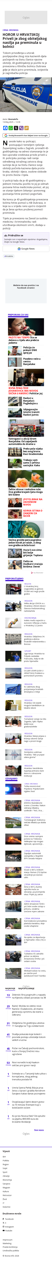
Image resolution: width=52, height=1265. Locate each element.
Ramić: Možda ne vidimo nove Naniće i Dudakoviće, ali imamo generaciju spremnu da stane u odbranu (27, 1010)
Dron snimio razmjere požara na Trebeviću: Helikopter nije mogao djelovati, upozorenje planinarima (33, 840)
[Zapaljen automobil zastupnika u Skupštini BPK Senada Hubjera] (13, 856)
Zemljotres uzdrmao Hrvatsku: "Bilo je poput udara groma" (34, 754)
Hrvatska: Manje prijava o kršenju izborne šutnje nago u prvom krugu (35, 738)
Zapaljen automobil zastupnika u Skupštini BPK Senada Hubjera (33, 856)
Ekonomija (30, 618)
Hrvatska (9, 256)
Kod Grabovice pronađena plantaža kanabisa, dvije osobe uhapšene (35, 923)
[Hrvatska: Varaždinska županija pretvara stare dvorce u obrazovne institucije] (13, 771)
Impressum (7, 1239)
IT (3, 1203)
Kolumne (6, 1207)
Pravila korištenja (10, 1247)
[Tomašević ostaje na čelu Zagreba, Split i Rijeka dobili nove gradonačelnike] (13, 722)
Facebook (9, 1219)
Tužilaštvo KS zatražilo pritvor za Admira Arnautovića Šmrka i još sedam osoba (34, 957)
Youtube (8, 1230)
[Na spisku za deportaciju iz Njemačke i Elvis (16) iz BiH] (13, 940)
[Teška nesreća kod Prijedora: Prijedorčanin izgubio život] (13, 789)
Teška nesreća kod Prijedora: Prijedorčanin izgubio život (34, 789)
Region (28, 584)
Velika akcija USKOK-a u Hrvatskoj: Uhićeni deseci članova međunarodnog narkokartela (34, 607)
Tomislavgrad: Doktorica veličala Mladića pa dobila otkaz (35, 822)
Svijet (5, 1168)
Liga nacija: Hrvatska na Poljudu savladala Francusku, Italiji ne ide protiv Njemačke (34, 657)
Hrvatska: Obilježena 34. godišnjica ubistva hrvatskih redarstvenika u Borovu (34, 640)
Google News (28, 248)
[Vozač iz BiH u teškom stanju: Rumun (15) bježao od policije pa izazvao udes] (13, 873)
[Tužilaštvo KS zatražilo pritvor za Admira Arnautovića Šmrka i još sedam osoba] (13, 957)
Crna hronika (11, 30)
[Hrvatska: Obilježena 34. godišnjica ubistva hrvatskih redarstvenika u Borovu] (13, 639)
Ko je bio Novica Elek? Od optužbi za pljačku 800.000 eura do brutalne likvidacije (28, 1118)
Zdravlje (6, 1176)
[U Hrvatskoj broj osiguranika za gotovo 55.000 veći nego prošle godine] (13, 589)
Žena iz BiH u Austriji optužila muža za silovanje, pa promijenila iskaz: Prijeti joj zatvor (34, 891)
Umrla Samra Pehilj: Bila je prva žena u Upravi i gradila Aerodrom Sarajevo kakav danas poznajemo (28, 1090)
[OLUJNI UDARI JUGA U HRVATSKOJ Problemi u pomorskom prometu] (13, 673)
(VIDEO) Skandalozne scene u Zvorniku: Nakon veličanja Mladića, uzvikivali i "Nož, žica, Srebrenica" (34, 807)
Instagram (9, 1226)
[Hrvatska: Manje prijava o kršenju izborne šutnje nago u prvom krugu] (13, 738)
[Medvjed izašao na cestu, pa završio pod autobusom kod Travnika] (13, 973)
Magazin (6, 1187)
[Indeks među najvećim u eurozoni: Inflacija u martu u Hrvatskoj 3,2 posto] (13, 623)
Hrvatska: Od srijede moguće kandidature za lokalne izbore (34, 705)
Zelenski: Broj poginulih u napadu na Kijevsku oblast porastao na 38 (29, 996)
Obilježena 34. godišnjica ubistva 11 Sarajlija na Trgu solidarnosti (28, 1024)
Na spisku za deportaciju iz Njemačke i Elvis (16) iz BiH (35, 940)
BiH (4, 1156)
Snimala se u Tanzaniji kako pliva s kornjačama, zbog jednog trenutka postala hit (29, 1076)
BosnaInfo (13, 119)
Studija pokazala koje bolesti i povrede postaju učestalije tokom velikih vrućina (28, 1037)
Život (5, 1199)
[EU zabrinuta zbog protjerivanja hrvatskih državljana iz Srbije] (13, 689)
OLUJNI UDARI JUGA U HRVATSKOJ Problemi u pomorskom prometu (34, 673)
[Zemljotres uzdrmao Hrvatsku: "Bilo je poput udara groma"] (13, 754)
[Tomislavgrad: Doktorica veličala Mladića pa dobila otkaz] (13, 822)
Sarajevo (6, 1183)
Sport (28, 651)
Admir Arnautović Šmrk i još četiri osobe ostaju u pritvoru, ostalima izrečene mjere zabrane (34, 908)
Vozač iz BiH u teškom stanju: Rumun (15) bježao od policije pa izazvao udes (35, 873)
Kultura (6, 1191)
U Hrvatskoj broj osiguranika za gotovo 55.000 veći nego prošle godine (34, 590)
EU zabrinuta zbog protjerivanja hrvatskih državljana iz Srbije (33, 689)
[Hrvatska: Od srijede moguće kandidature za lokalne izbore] (13, 705)
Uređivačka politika (11, 1250)
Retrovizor (7, 1195)
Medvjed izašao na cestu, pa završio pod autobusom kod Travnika (35, 973)
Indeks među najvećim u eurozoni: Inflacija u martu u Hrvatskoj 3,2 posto (35, 623)
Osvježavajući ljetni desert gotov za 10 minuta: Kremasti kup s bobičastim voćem (28, 1104)
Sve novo (39, 1130)
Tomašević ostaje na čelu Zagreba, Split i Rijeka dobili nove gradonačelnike (35, 723)
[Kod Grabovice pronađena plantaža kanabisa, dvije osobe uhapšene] (13, 923)
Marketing (7, 1243)
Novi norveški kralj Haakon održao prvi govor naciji (25, 1064)
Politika (6, 1160)
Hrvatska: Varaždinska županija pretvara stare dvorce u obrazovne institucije (34, 772)
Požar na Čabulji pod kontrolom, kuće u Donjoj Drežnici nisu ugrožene (28, 1051)
